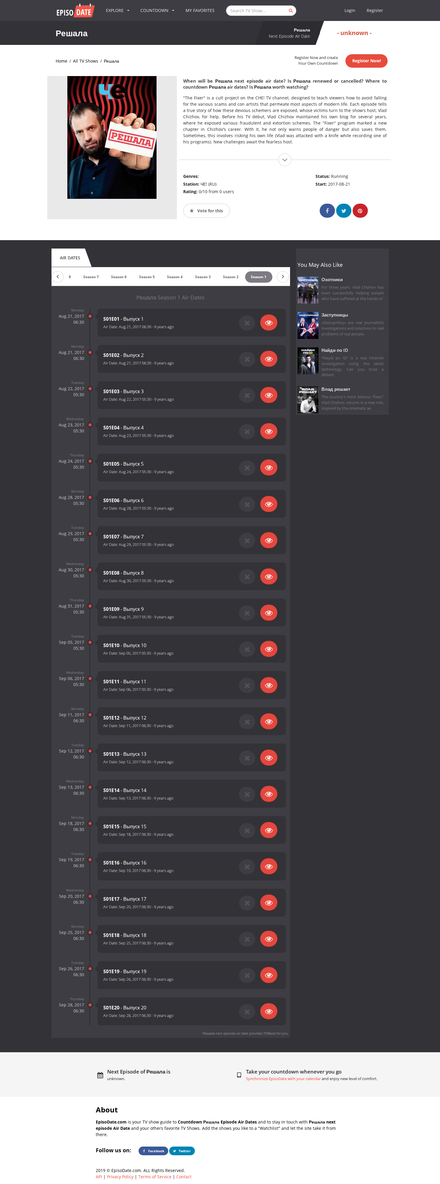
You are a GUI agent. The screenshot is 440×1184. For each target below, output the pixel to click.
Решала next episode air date (225, 1033)
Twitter (184, 1151)
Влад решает (335, 389)
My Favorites (200, 10)
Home (61, 61)
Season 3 (203, 276)
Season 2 (231, 276)
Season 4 (175, 276)
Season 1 (258, 276)
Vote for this (209, 211)
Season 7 (91, 276)
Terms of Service (155, 1177)
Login (350, 10)
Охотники (332, 279)
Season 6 (119, 276)
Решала (111, 61)
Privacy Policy (120, 1177)
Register (375, 10)
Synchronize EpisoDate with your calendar (283, 1078)
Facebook (155, 1151)
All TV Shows (85, 61)
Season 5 (147, 276)
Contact (184, 1177)
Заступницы (334, 315)
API (99, 1177)
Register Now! (366, 60)
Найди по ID (334, 350)
